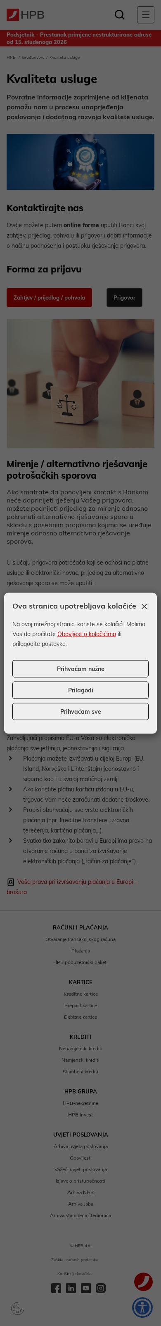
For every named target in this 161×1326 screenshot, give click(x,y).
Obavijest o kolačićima (86, 633)
